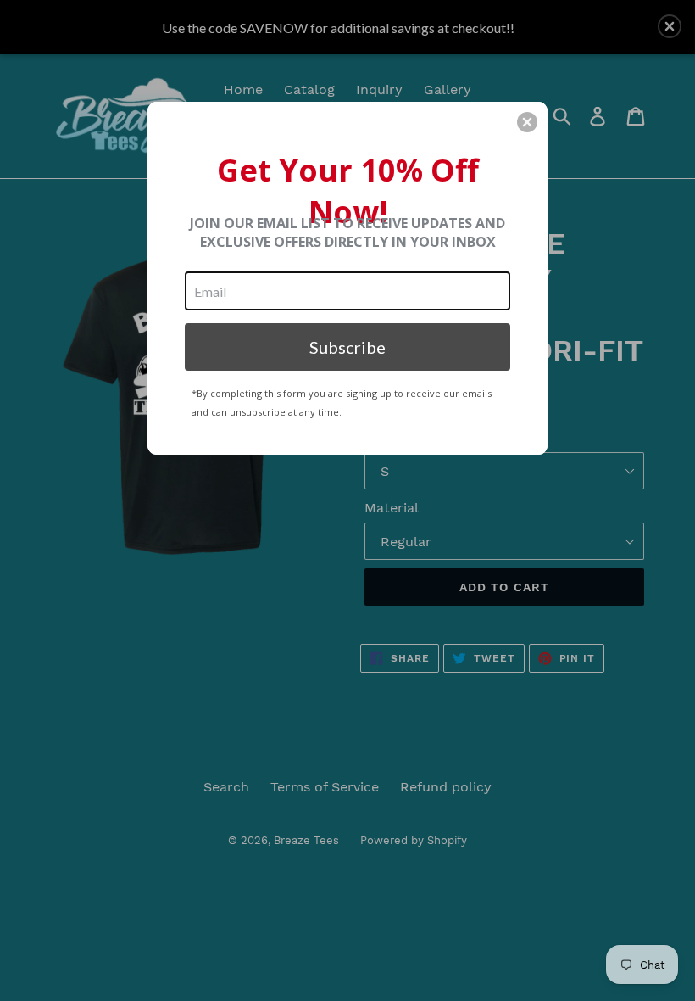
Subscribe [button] (347, 347)
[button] (527, 122)
